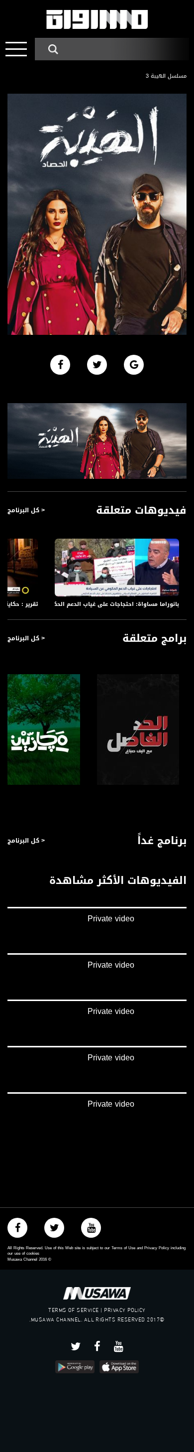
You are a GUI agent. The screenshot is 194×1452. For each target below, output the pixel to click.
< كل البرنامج (26, 510)
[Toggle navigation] (16, 49)
